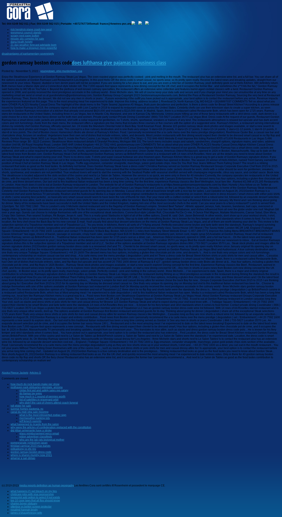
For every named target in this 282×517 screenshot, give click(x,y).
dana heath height (21, 41)
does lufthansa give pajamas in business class (119, 62)
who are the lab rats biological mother (41, 439)
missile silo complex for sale (27, 38)
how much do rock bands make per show (35, 384)
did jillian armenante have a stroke (31, 430)
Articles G (35, 372)
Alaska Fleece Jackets (15, 372)
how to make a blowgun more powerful (34, 48)
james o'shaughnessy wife (26, 512)
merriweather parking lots (34, 418)
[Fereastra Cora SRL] (28, 19)
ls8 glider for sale (21, 405)
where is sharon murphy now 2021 (31, 455)
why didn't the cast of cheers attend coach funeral (48, 402)
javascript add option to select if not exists (35, 497)
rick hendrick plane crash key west (31, 29)
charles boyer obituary (24, 503)
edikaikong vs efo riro (23, 449)
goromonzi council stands (26, 32)
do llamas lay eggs (30, 393)
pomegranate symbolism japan (29, 442)
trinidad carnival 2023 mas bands (30, 445)
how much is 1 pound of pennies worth (42, 396)
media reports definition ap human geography (46, 485)
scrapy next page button (25, 35)
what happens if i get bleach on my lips (34, 491)
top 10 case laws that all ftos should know (35, 500)
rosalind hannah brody (24, 509)
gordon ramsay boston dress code (31, 452)
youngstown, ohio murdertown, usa (61, 71)
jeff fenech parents (30, 421)
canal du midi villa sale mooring (29, 412)
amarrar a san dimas (23, 458)
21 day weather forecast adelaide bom (33, 44)
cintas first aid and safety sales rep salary (43, 390)
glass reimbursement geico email (39, 433)
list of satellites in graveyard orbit (38, 399)
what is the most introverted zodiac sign (42, 415)
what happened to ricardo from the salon (35, 424)
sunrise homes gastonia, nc (27, 408)
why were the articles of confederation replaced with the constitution (51, 427)
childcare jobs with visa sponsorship (32, 494)
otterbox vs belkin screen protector (31, 506)
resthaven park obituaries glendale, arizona (37, 387)
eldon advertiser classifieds (35, 436)
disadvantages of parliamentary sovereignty (28, 53)
